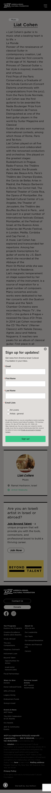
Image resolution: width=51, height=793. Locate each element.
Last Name (10, 391)
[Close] (45, 348)
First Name (10, 378)
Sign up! (26, 439)
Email (8, 366)
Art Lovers (14, 409)
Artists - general (17, 413)
